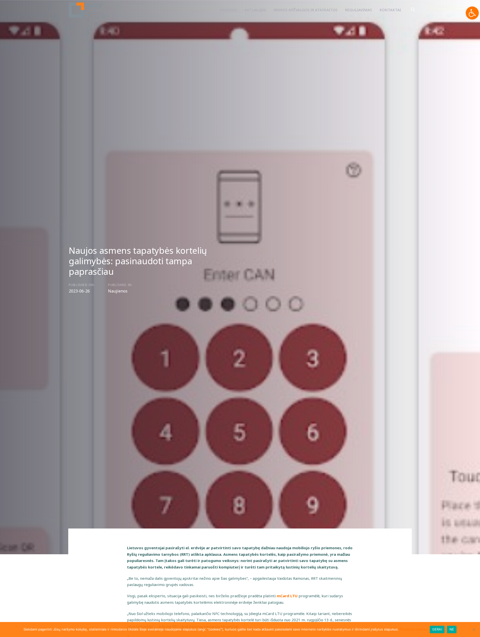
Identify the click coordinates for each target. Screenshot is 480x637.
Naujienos (118, 291)
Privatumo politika (413, 629)
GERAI (437, 629)
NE (452, 629)
